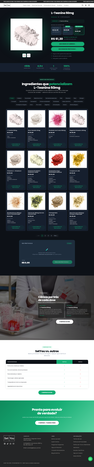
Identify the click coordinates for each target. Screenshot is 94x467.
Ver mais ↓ (42, 315)
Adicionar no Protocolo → (68, 49)
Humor (65, 104)
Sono (31, 104)
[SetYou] (9, 438)
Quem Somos (55, 441)
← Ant (38, 235)
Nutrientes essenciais (51, 98)
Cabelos (19, 98)
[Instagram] (5, 444)
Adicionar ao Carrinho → (67, 44)
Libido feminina (66, 101)
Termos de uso (77, 439)
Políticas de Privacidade (80, 441)
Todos (12, 98)
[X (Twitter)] (8, 444)
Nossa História (77, 456)
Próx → (56, 235)
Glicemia (68, 98)
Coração (13, 101)
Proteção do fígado (21, 104)
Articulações (56, 104)
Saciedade (56, 101)
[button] (82, 5)
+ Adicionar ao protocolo (15, 144)
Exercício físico (23, 101)
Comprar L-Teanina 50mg (47, 423)
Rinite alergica (74, 104)
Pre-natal (38, 104)
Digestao (47, 104)
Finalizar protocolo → (62, 262)
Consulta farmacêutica (58, 450)
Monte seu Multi (55, 439)
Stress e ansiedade (45, 101)
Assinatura (76, 447)
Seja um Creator (78, 453)
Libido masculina (78, 101)
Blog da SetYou (55, 453)
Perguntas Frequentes (57, 444)
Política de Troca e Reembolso (81, 444)
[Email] (13, 444)
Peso (75, 98)
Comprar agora (64, 321)
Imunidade (28, 98)
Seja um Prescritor (56, 447)
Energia (82, 98)
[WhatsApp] (11, 444)
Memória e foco (38, 98)
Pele (61, 98)
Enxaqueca (33, 101)
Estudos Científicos (78, 450)
